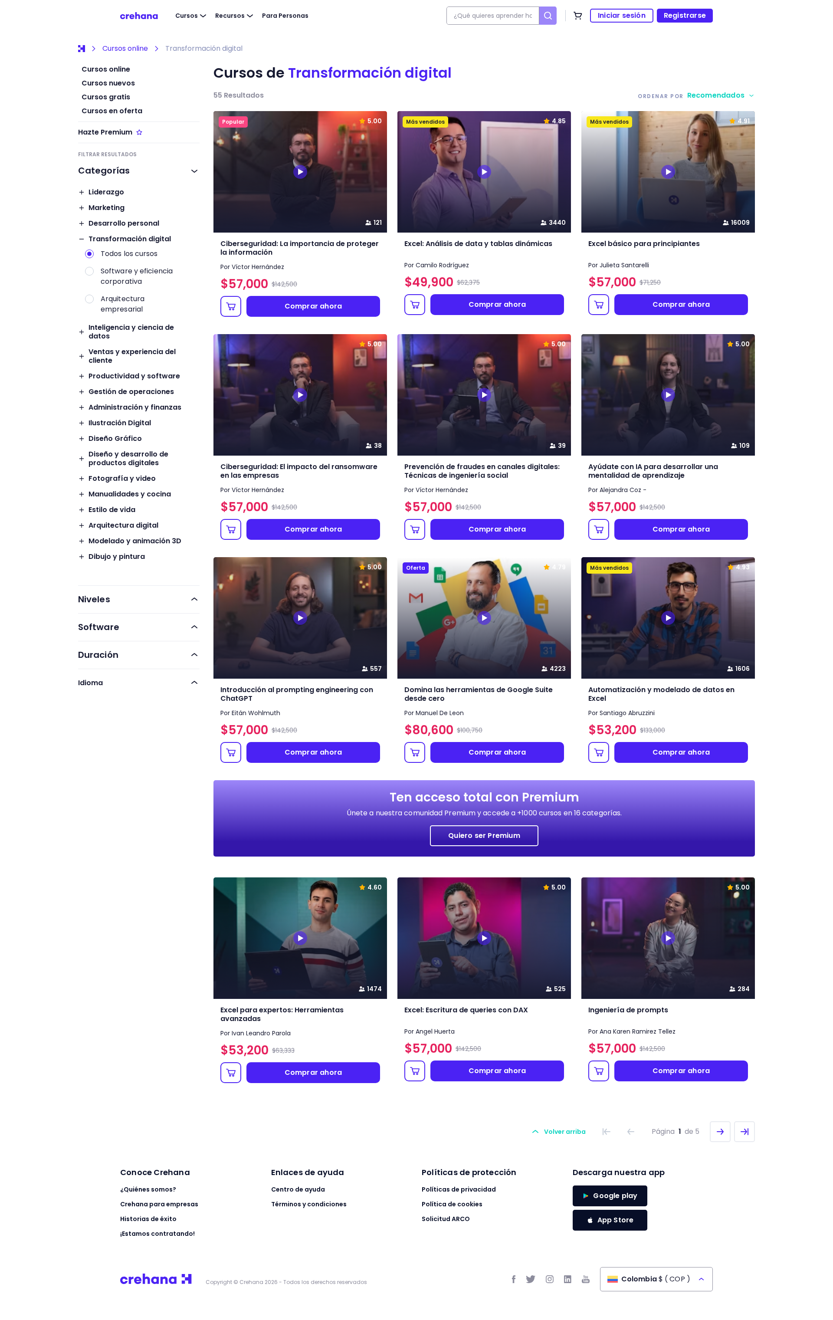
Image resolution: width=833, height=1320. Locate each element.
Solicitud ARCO (446, 1219)
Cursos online (125, 48)
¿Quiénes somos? (148, 1189)
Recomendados (715, 95)
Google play (615, 1196)
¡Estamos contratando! (157, 1233)
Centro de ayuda (298, 1189)
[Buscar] (548, 15)
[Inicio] (81, 48)
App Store (615, 1220)
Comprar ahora (313, 306)
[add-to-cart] (230, 306)
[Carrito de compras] (578, 16)
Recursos (230, 15)
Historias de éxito (148, 1219)
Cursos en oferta (112, 111)
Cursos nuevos (108, 83)
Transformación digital (204, 48)
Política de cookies (452, 1204)
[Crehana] (139, 15)
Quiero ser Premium (484, 836)
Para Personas (285, 15)
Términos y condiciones (309, 1204)
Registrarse (685, 15)
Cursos (186, 15)
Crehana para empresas (159, 1204)
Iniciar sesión (622, 15)
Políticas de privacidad (459, 1189)
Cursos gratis (106, 97)
